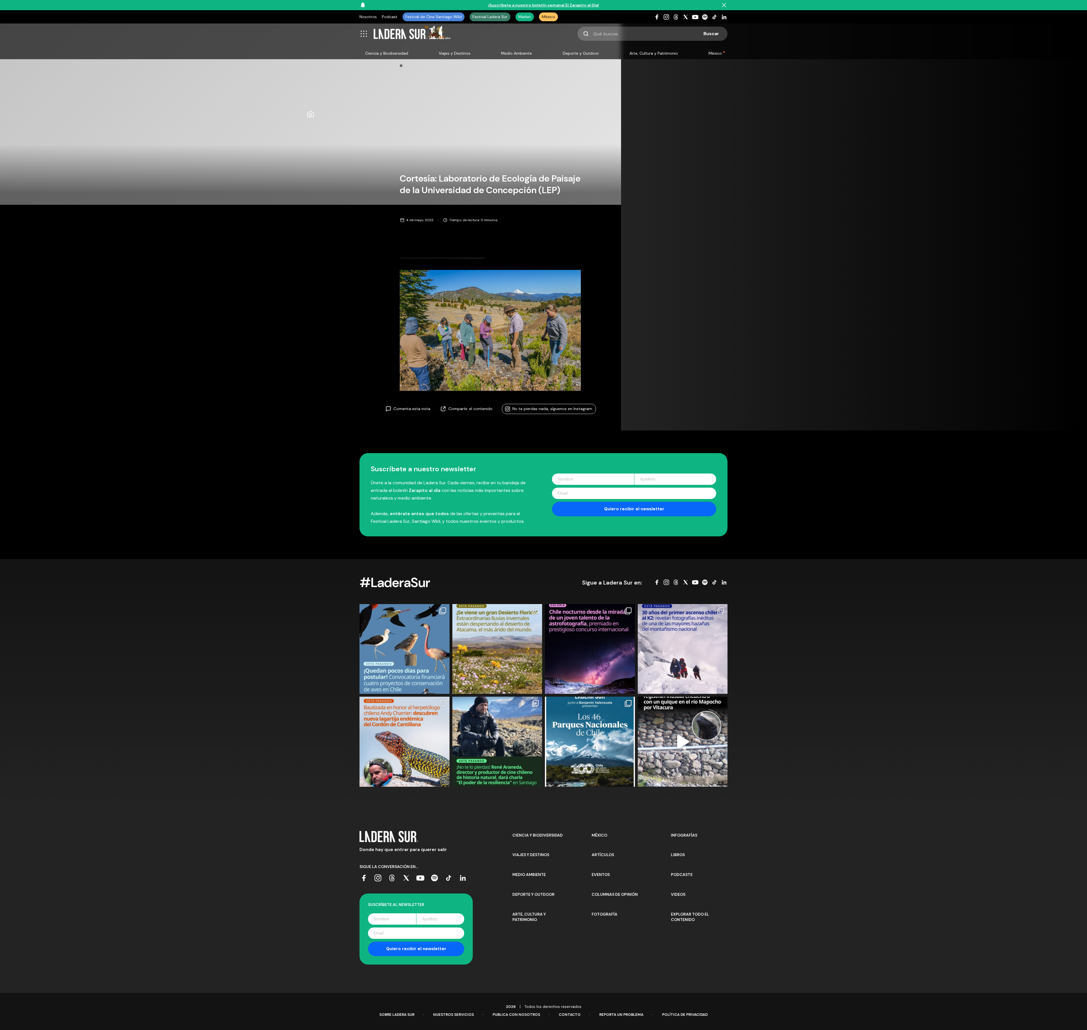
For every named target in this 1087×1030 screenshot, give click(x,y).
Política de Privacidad (685, 1014)
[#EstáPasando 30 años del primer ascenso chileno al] (683, 649)
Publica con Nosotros (516, 1014)
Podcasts (681, 874)
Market (524, 16)
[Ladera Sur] (412, 33)
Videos (678, 894)
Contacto (570, 1014)
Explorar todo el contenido (690, 917)
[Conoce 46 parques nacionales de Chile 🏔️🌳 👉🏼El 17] (590, 742)
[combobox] (652, 34)
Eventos (601, 874)
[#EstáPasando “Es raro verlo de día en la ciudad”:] (683, 742)
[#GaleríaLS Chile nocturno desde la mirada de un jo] (590, 649)
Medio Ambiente (516, 53)
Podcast (389, 16)
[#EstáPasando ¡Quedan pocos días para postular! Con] (405, 649)
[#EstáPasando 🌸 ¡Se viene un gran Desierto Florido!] (497, 649)
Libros (678, 854)
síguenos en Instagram (552, 408)
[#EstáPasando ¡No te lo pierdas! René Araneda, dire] (497, 742)
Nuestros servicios (453, 1014)
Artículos (603, 854)
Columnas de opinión (615, 894)
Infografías (684, 835)
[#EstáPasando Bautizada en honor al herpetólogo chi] (405, 742)
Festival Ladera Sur (490, 16)
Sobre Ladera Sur (396, 1014)
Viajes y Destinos (454, 53)
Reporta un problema (621, 1014)
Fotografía (604, 914)
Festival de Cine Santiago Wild (433, 16)
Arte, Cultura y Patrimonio (654, 53)
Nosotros (368, 16)
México (548, 16)
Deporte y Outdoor (581, 53)
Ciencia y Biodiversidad (386, 53)
